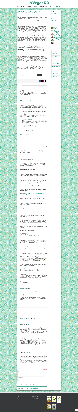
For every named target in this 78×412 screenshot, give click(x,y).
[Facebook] (53, 6)
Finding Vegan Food (22, 303)
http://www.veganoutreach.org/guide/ (25, 183)
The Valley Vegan (22, 100)
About (18, 396)
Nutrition (57, 66)
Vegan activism (28, 12)
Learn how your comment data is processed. (34, 388)
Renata (21, 134)
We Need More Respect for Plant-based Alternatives (57, 43)
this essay (24, 215)
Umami (53, 73)
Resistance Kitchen (57, 39)
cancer (56, 53)
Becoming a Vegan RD (20, 401)
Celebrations (58, 54)
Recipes (59, 69)
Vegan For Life (54, 13)
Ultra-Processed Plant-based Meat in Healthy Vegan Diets (57, 37)
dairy (56, 57)
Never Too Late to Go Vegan (55, 18)
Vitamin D (57, 76)
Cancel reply (45, 369)
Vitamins (53, 77)
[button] (61, 6)
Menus (59, 64)
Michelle (21, 324)
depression (53, 59)
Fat (52, 62)
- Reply (28, 87)
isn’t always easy (23, 14)
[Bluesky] (60, 6)
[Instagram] (58, 6)
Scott (20, 144)
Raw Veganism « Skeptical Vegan (24, 318)
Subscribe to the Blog (35, 398)
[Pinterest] (56, 6)
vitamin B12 (53, 76)
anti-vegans (53, 50)
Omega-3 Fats (53, 67)
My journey (53, 66)
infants (53, 63)
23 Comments (35, 12)
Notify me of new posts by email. (30, 384)
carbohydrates (53, 54)
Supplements (53, 72)
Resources (53, 70)
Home (18, 394)
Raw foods (56, 69)
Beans (56, 50)
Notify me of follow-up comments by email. (32, 382)
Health (54, 62)
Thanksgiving (57, 72)
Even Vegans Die (54, 16)
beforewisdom (21, 162)
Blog (17, 398)
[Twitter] (55, 6)
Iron (55, 63)
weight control (57, 77)
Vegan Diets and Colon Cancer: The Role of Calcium (57, 27)
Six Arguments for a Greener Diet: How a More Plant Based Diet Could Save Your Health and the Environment (33, 194)
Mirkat (21, 87)
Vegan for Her (54, 20)
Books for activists (58, 52)
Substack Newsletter (35, 396)
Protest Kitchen (54, 15)
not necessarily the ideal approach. (34, 41)
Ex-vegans (58, 60)
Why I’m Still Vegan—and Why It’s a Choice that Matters (57, 34)
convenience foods (57, 56)
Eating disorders (54, 60)
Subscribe (39, 75)
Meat (52, 64)
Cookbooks (53, 57)
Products (57, 67)
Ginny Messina (19, 12)
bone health (53, 52)
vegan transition (32, 12)
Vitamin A (58, 74)
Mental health (56, 64)
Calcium (53, 53)
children (53, 56)
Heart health (57, 62)
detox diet (57, 59)
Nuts (59, 66)
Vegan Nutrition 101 (19, 400)
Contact (33, 394)
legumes (58, 63)
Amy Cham (21, 288)
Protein (53, 69)
